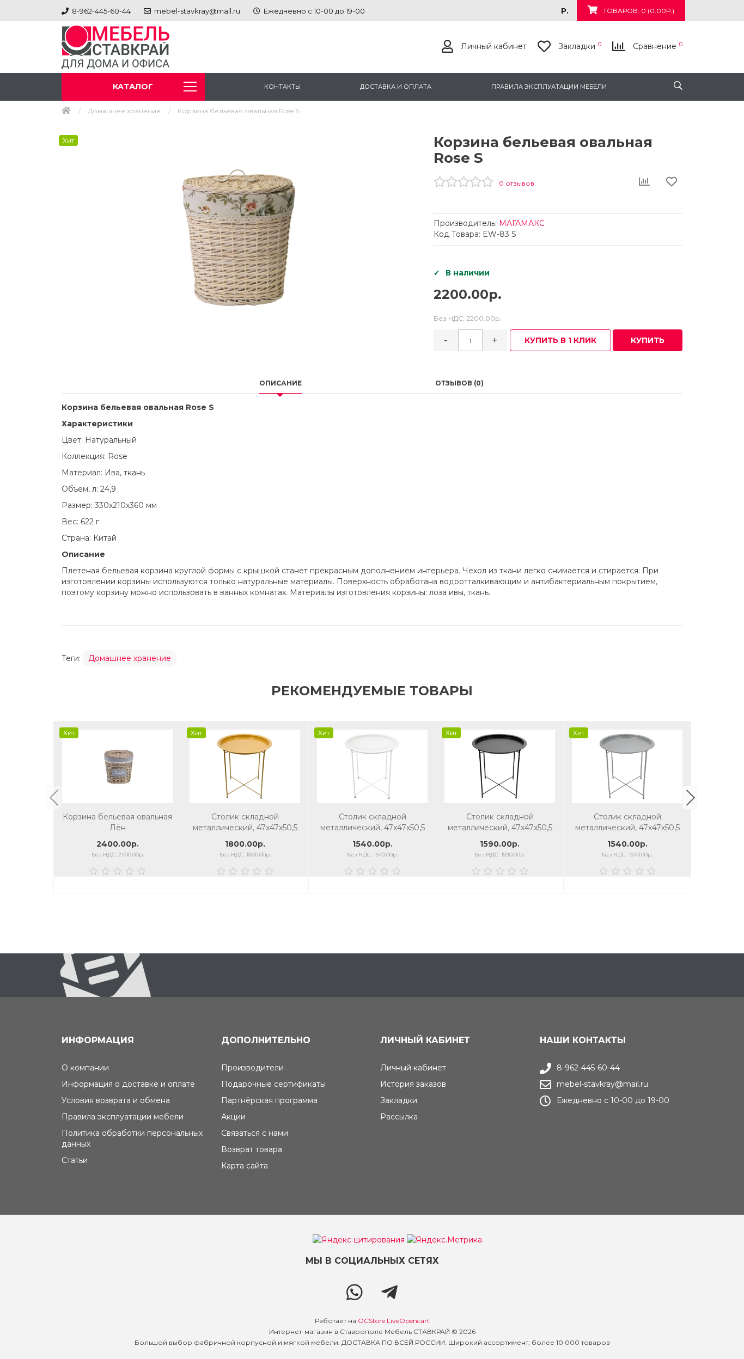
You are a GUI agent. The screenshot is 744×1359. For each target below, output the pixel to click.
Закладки (398, 1100)
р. (565, 11)
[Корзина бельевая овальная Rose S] (239, 240)
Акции (233, 1117)
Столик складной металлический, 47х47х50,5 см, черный (372, 822)
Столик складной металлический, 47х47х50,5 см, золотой (117, 822)
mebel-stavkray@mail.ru (602, 1084)
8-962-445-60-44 (588, 1068)
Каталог (133, 86)
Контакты (282, 86)
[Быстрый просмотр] (166, 780)
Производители (252, 1068)
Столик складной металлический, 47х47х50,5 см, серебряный (500, 822)
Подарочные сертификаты (273, 1084)
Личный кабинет (413, 1068)
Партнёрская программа (269, 1100)
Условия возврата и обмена (116, 1100)
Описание (280, 383)
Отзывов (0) (459, 383)
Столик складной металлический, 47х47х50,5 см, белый (245, 822)
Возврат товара (251, 1149)
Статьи (75, 1160)
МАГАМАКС (522, 223)
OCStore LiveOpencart (394, 1321)
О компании (85, 1068)
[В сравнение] (166, 757)
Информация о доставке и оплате (128, 1084)
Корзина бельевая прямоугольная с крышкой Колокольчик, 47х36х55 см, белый (627, 822)
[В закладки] (166, 735)
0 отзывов (516, 183)
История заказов (413, 1084)
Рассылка (399, 1117)
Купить (647, 340)
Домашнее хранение (124, 111)
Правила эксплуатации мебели (549, 86)
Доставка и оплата (395, 86)
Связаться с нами (254, 1133)
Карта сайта (244, 1166)
